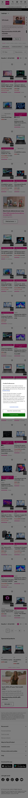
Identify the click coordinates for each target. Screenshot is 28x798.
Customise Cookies (14, 406)
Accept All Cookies (14, 414)
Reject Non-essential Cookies (14, 410)
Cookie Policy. (6, 390)
